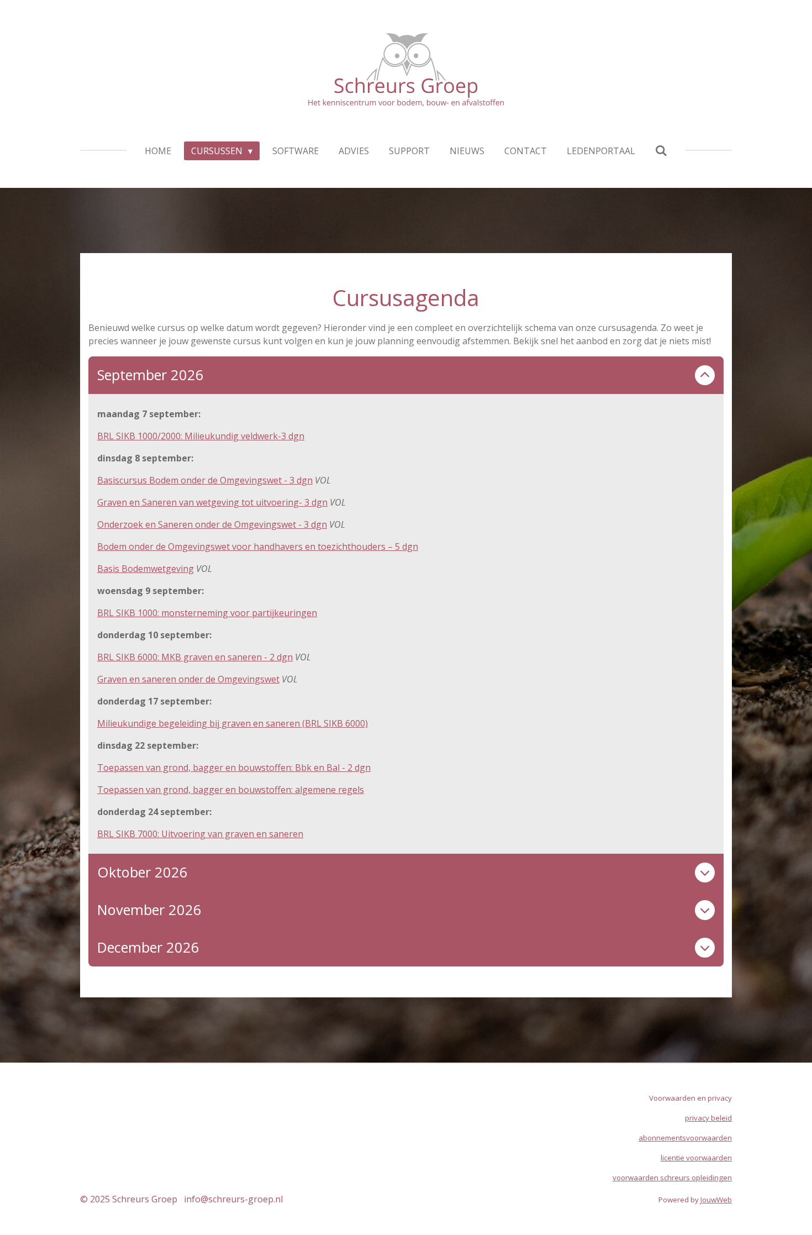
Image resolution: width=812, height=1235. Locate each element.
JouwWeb (716, 1200)
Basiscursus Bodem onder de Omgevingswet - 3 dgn (205, 480)
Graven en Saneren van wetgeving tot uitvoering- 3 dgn (212, 502)
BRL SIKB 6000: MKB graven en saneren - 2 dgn (195, 657)
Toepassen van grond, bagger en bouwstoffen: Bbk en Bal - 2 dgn (234, 767)
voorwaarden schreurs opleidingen (672, 1178)
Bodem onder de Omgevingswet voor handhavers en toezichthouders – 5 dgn (257, 546)
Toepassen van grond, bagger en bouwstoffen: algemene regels (230, 790)
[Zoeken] (661, 150)
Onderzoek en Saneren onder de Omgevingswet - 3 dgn (212, 524)
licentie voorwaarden (696, 1158)
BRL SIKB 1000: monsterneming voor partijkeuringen (207, 613)
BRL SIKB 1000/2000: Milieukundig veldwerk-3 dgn (200, 436)
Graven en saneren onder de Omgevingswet (188, 679)
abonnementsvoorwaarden (685, 1138)
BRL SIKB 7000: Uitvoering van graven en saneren (200, 834)
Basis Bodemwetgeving (145, 569)
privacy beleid (708, 1118)
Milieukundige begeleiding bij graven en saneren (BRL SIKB (221, 723)
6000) (356, 723)
